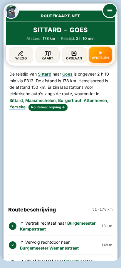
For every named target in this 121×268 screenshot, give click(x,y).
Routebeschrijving (48, 107)
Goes (67, 73)
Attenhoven (95, 100)
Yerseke (17, 106)
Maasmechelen (40, 100)
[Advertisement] (60, 156)
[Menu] (109, 10)
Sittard (44, 73)
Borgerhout (69, 100)
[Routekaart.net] (11, 11)
